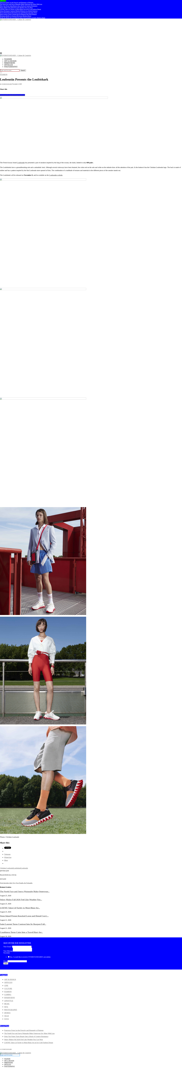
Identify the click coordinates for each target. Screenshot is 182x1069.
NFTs (6, 1007)
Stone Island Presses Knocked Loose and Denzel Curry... (24, 916)
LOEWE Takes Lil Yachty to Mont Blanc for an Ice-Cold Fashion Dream (20, 9)
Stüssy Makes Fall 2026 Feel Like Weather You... (21, 900)
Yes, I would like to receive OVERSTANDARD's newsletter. (30, 957)
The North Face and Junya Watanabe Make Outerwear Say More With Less (21, 4)
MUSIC (7, 1004)
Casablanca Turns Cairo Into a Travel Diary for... (21, 932)
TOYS (6, 1019)
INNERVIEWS (9, 63)
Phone (5, 961)
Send (5, 963)
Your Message (8, 951)
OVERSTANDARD (7, 84)
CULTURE (8, 988)
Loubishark (17, 868)
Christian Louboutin (6, 868)
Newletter (6, 953)
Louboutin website (55, 175)
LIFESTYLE (8, 1001)
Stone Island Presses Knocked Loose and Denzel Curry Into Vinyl (18, 12)
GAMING (7, 994)
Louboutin (21, 163)
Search (23, 70)
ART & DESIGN (10, 61)
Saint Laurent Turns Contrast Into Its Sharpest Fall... (23, 924)
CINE (6, 985)
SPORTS (7, 1013)
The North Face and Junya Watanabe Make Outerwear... (25, 891)
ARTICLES (8, 65)
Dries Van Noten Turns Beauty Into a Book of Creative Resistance (18, 6)
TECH (6, 1016)
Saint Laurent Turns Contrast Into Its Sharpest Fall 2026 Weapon (18, 14)
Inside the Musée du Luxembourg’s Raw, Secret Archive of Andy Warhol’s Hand (22, 17)
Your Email (7, 947)
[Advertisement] (91, 36)
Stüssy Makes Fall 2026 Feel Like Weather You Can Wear (16, 7)
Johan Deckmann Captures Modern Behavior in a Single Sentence (18, 11)
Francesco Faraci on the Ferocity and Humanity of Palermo (16, 2)
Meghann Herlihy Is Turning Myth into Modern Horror (15, 16)
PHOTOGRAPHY (11, 67)
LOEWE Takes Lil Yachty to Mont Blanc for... (20, 908)
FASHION (8, 59)
